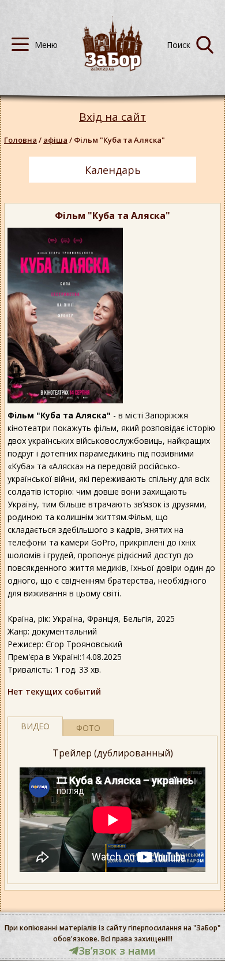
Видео (35, 726)
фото (88, 727)
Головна (20, 140)
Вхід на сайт (112, 117)
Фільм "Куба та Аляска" (119, 140)
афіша (55, 140)
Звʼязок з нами (117, 951)
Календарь (113, 170)
